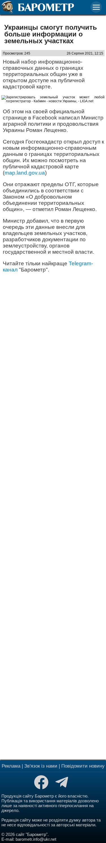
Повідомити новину (83, 766)
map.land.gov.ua (25, 173)
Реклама (11, 766)
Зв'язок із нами (40, 766)
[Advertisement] (53, 515)
